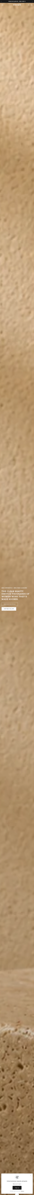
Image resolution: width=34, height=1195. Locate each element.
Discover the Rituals (10, 604)
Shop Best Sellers (9, 608)
